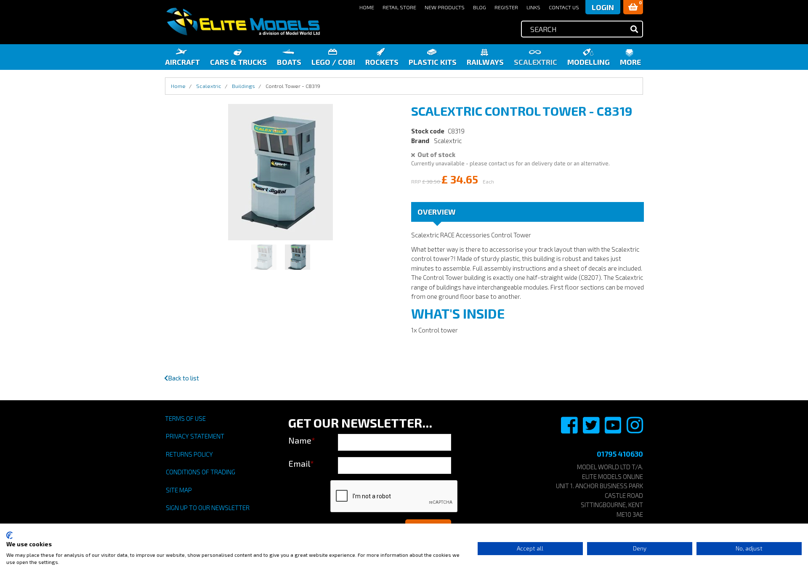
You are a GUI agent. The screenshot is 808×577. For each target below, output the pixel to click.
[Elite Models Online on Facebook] (570, 429)
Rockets (382, 61)
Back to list (183, 378)
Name (301, 440)
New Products (445, 7)
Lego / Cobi (333, 61)
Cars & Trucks (238, 61)
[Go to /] (243, 22)
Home (366, 7)
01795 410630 (620, 453)
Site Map (179, 490)
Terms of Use (185, 418)
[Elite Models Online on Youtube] (613, 429)
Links (533, 7)
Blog (479, 7)
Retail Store (399, 7)
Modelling (588, 61)
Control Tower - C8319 (293, 85)
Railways (485, 61)
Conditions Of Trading (200, 472)
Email (301, 463)
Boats (289, 61)
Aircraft (182, 61)
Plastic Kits (433, 61)
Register (506, 7)
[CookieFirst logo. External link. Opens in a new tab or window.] (9, 535)
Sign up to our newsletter (208, 507)
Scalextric (535, 61)
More (630, 61)
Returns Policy (189, 454)
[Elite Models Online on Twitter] (592, 429)
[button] (633, 7)
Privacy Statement (195, 436)
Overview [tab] (436, 211)
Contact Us (564, 7)
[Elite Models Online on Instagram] (635, 429)
